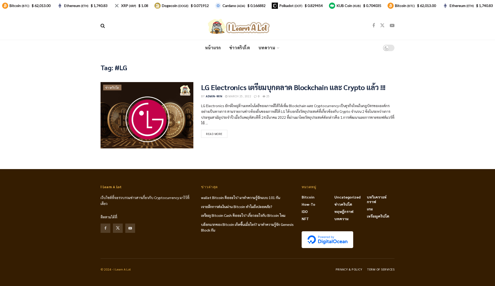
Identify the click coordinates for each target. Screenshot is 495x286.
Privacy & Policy (349, 269)
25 (267, 96)
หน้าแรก (213, 47)
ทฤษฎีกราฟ (343, 211)
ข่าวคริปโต (239, 47)
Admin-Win (214, 96)
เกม (370, 208)
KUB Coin (348, 5)
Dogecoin (175, 5)
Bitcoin (308, 197)
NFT (305, 218)
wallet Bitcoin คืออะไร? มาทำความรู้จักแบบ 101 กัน (240, 197)
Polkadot (290, 5)
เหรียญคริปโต (378, 216)
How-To (308, 204)
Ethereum (76, 5)
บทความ (266, 47)
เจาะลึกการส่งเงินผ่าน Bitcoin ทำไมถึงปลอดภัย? (236, 206)
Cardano (233, 5)
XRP (128, 5)
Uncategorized (347, 197)
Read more (214, 134)
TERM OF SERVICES (380, 269)
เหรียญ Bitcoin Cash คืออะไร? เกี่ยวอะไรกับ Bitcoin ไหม (243, 215)
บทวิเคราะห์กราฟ (376, 199)
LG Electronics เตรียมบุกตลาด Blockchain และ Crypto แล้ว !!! (293, 87)
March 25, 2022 (239, 96)
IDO (305, 211)
